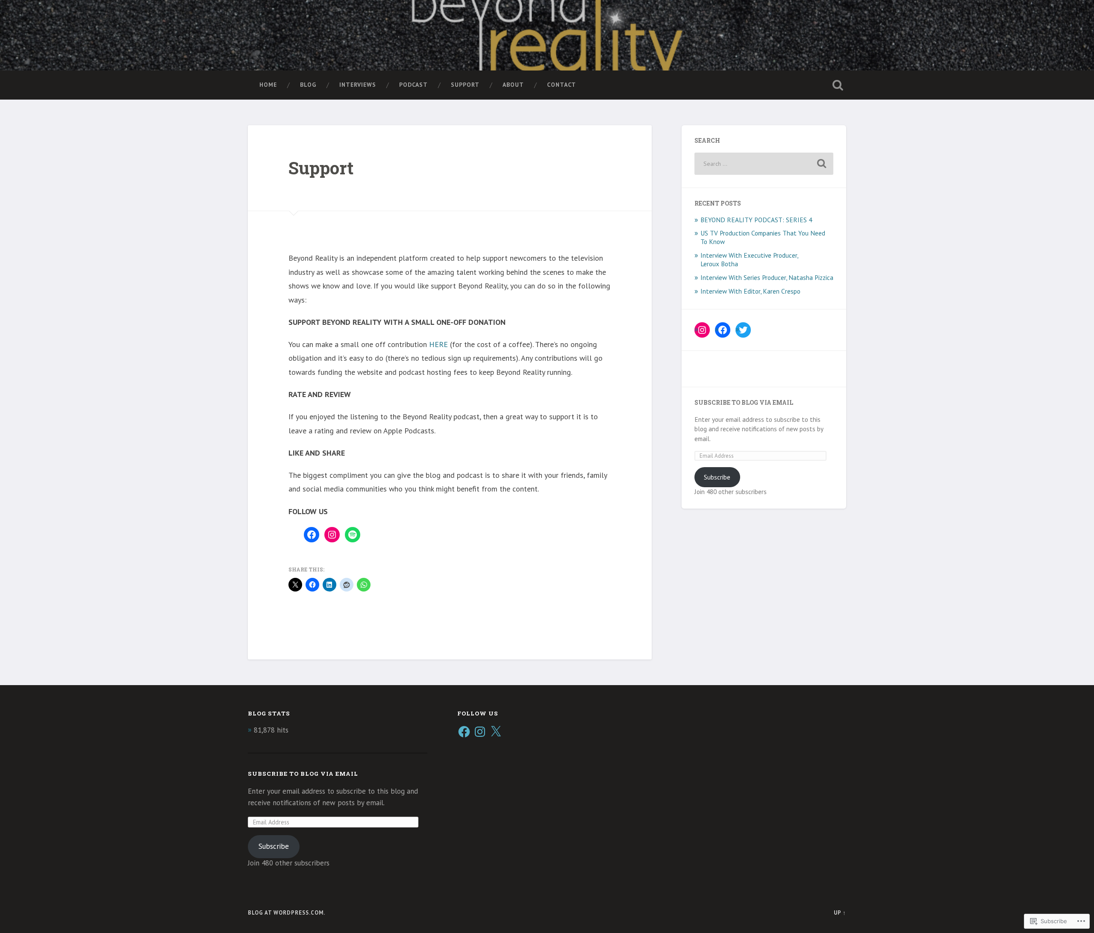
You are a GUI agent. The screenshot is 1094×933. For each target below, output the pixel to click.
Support (465, 84)
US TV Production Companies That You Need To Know (762, 237)
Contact (561, 84)
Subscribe (717, 477)
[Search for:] (763, 164)
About (513, 84)
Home (268, 84)
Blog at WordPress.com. (286, 912)
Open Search (837, 85)
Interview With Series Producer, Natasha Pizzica (766, 277)
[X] (496, 732)
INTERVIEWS (357, 84)
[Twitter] (743, 330)
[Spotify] (352, 534)
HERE (438, 344)
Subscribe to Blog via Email (743, 402)
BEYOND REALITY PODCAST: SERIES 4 (756, 219)
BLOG (308, 84)
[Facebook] (311, 534)
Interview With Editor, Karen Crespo (750, 291)
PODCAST (413, 84)
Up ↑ (840, 912)
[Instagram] (332, 534)
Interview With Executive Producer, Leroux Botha (749, 259)
